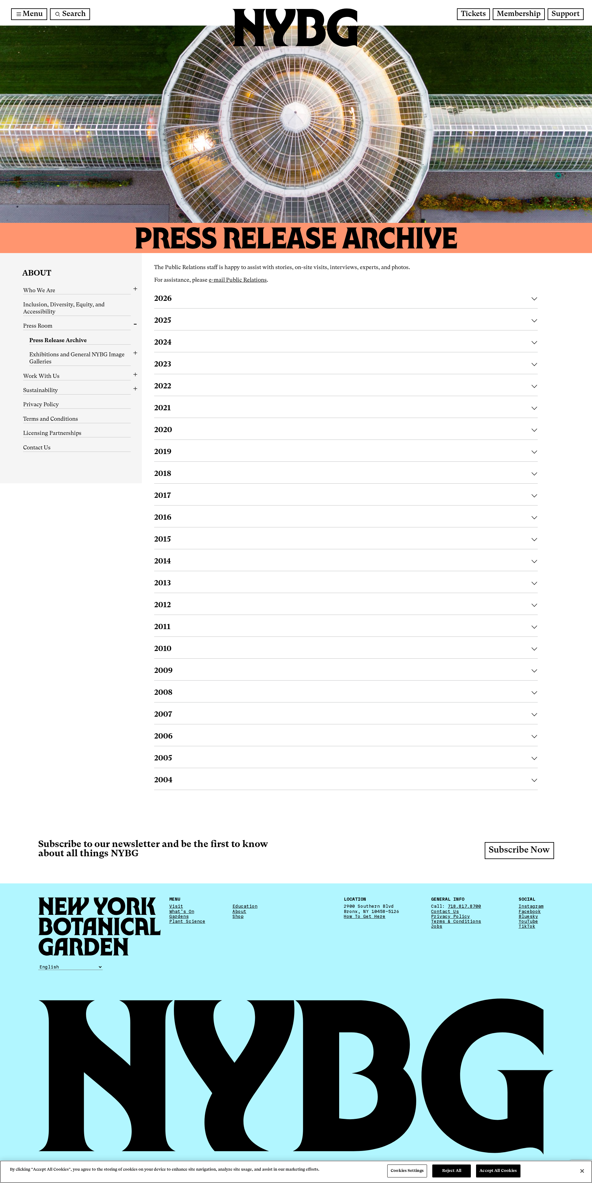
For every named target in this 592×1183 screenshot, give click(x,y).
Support (566, 14)
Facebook (530, 911)
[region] (296, 1171)
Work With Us (41, 376)
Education (244, 906)
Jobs (436, 926)
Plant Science (187, 921)
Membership (519, 14)
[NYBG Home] (296, 27)
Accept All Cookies (498, 1171)
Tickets (473, 14)
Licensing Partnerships (52, 433)
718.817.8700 (464, 906)
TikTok (527, 926)
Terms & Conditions (456, 921)
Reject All (451, 1171)
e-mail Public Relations (238, 280)
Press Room (37, 326)
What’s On (181, 911)
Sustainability (40, 390)
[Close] (582, 1171)
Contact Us (37, 448)
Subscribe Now (519, 850)
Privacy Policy (41, 404)
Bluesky (528, 916)
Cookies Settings (407, 1171)
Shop (238, 916)
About (36, 273)
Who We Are (39, 290)
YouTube (528, 921)
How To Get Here (364, 916)
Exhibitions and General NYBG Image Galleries (77, 358)
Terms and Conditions (50, 419)
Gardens (179, 916)
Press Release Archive (58, 340)
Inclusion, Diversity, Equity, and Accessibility (64, 308)
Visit (176, 906)
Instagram (531, 906)
